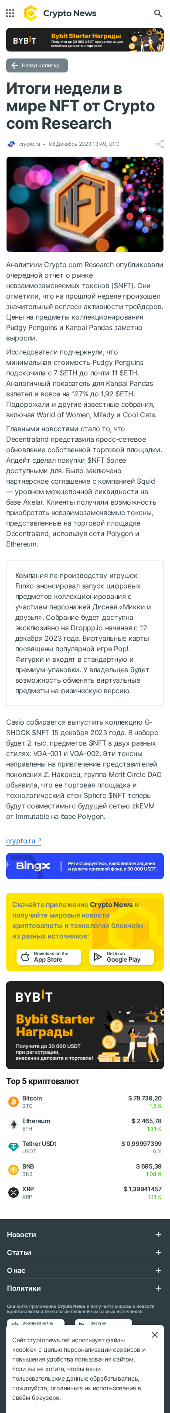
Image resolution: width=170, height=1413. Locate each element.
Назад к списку (40, 65)
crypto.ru (20, 840)
